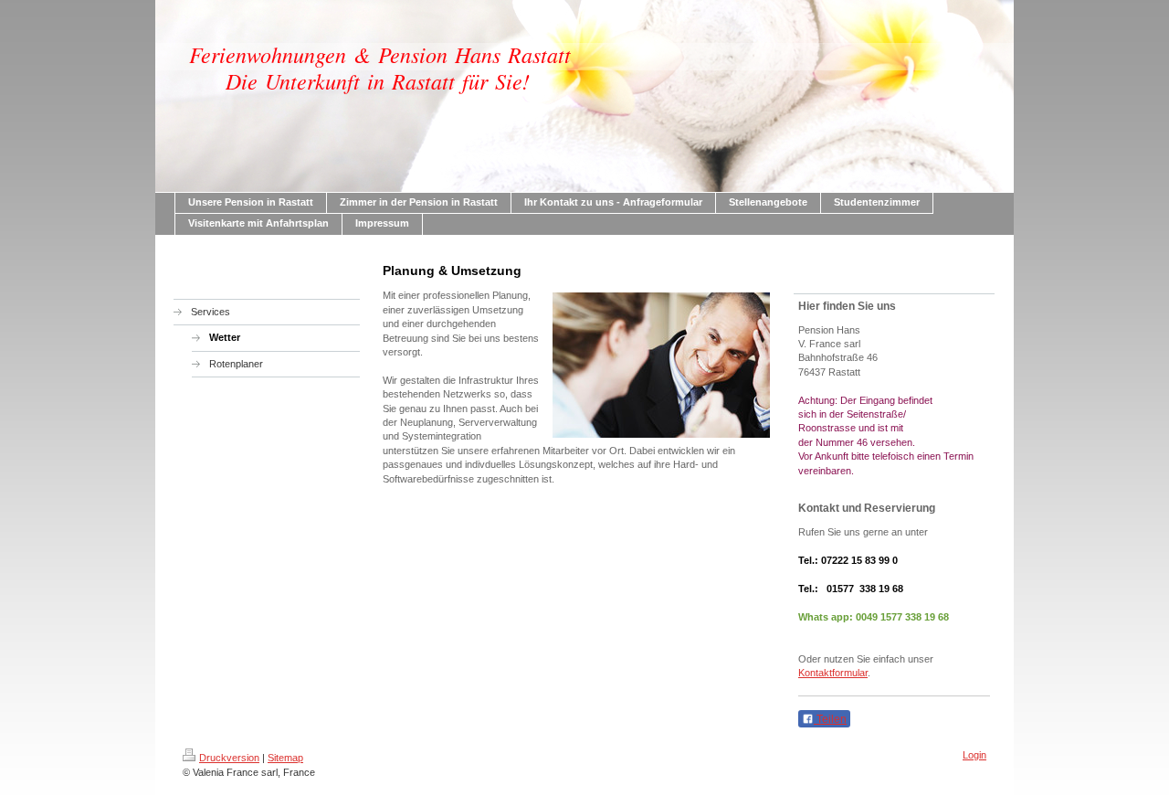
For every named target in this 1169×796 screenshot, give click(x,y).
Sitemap (285, 757)
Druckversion (229, 757)
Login (974, 754)
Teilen (830, 719)
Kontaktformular (833, 672)
